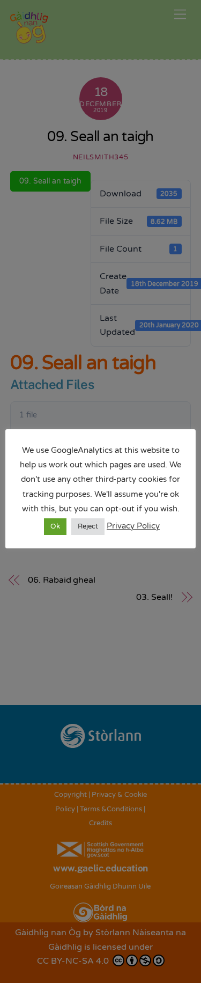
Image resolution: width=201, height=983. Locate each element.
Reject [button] (88, 526)
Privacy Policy (133, 526)
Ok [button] (55, 526)
